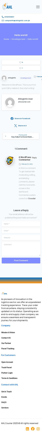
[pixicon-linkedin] (27, 429)
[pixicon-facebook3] (32, 429)
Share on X (22, 125)
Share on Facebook (22, 118)
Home (6, 39)
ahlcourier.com (24, 102)
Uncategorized (18, 39)
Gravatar (32, 198)
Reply (34, 157)
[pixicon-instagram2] (38, 429)
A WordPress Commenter (25, 158)
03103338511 (9, 17)
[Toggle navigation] (38, 7)
